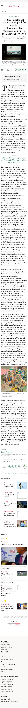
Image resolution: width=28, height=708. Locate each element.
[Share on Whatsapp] (22, 69)
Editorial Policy (6, 652)
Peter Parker (4, 572)
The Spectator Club (7, 692)
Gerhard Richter (23, 473)
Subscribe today (6, 699)
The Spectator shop (7, 684)
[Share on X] (19, 69)
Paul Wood (6, 502)
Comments (8, 70)
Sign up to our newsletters (9, 701)
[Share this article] (25, 69)
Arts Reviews (8, 473)
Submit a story (5, 649)
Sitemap (3, 672)
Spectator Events (6, 689)
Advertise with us (6, 647)
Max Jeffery (6, 521)
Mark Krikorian (5, 604)
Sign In (24, 6)
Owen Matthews (8, 483)
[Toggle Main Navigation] (3, 6)
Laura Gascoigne (7, 452)
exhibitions (15, 473)
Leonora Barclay (8, 492)
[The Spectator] (14, 6)
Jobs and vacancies (7, 669)
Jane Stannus (4, 542)
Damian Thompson (8, 511)
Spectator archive (6, 687)
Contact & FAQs (6, 644)
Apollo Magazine (6, 682)
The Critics (4, 11)
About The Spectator (7, 659)
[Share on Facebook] (16, 69)
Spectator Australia (7, 679)
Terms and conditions (8, 664)
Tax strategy (5, 667)
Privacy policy (5, 662)
